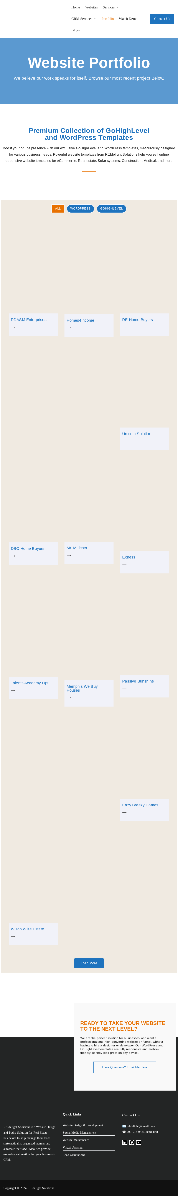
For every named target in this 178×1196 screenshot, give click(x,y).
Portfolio (108, 19)
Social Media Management (79, 1132)
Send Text (151, 1131)
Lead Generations (74, 1155)
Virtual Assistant (73, 1147)
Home (75, 7)
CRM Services (81, 19)
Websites (91, 7)
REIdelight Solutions (41, 1188)
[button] (117, 7)
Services (109, 7)
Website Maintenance (76, 1140)
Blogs (75, 30)
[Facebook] (131, 1142)
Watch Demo (128, 19)
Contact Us (162, 19)
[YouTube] (138, 1142)
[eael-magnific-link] (33, 265)
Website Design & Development (83, 1125)
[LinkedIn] (124, 1142)
